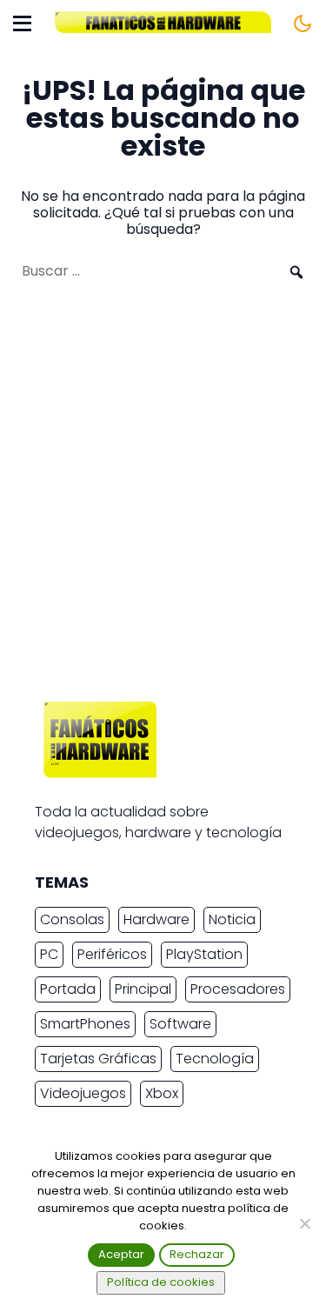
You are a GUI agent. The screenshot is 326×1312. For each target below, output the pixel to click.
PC (49, 954)
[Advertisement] (163, 499)
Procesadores (237, 989)
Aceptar (121, 1254)
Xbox (161, 1093)
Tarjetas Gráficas (98, 1059)
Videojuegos (83, 1093)
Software (180, 1024)
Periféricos (112, 954)
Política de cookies (161, 1282)
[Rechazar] (304, 1223)
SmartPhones (85, 1024)
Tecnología (215, 1059)
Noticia (232, 919)
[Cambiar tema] (302, 23)
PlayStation (204, 954)
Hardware (156, 919)
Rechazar (197, 1254)
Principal (143, 989)
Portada (68, 989)
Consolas (72, 919)
